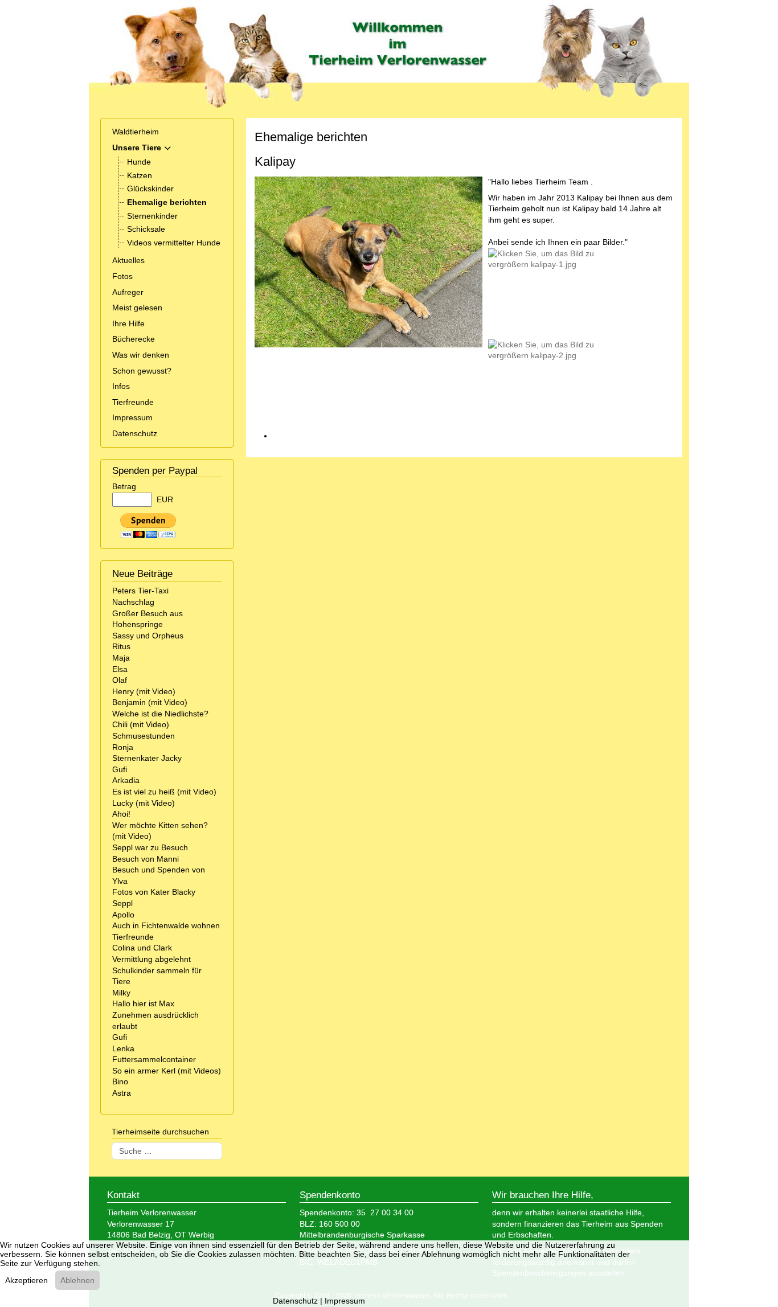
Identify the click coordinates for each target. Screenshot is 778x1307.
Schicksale (146, 228)
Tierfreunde (133, 402)
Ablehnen (77, 1280)
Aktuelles (128, 260)
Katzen (139, 175)
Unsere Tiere (136, 147)
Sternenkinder (152, 215)
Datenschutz (134, 433)
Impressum (132, 417)
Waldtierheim (135, 131)
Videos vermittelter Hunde (173, 242)
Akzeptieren (26, 1280)
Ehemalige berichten (167, 202)
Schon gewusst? (141, 370)
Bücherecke (133, 338)
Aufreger (128, 292)
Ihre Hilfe (128, 323)
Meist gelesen (137, 307)
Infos (121, 386)
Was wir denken (140, 354)
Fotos (122, 276)
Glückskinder (150, 188)
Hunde (139, 161)
